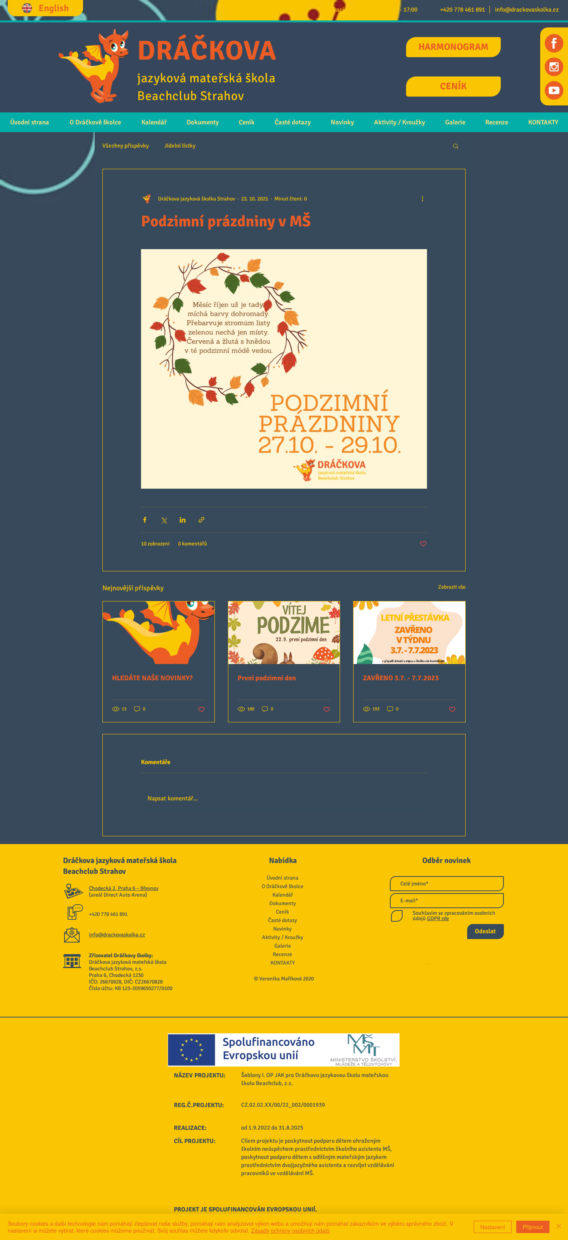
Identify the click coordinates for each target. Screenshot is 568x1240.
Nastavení (492, 1227)
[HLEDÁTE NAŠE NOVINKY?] (158, 632)
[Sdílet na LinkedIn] (182, 519)
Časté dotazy (282, 920)
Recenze (282, 954)
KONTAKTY (282, 963)
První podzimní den (267, 678)
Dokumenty (282, 903)
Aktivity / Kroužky (282, 937)
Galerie (282, 946)
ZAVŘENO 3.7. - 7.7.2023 (401, 678)
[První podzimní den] (284, 632)
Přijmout (533, 1227)
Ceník (282, 912)
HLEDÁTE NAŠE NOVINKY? (152, 678)
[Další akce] (422, 198)
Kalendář (282, 895)
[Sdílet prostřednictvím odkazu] (201, 519)
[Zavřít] (558, 1227)
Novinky (282, 929)
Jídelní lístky (180, 145)
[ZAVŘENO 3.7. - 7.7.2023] (409, 632)
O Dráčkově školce (282, 886)
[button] (455, 146)
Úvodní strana (282, 878)
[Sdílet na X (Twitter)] (163, 519)
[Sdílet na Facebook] (144, 519)
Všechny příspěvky (125, 145)
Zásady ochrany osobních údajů (290, 1230)
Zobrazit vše (452, 587)
